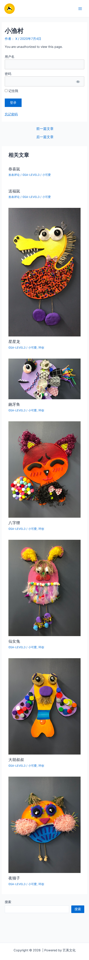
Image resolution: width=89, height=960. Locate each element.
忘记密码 (11, 114)
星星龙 (14, 341)
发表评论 (14, 174)
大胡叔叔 (16, 759)
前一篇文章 (45, 129)
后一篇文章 (45, 137)
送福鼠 (14, 191)
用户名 (9, 57)
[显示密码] (77, 81)
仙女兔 (14, 641)
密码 (8, 74)
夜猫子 (14, 878)
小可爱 (46, 174)
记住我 (13, 91)
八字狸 (14, 522)
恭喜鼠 (14, 168)
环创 (41, 347)
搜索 (8, 902)
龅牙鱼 (14, 404)
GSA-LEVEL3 (31, 174)
